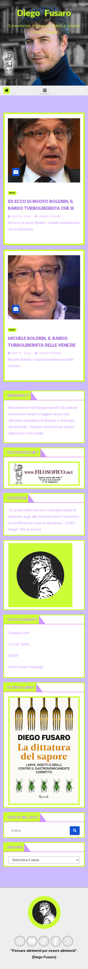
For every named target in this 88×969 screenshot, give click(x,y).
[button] (81, 90)
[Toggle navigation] (45, 90)
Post (12, 193)
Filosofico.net (18, 633)
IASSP (13, 655)
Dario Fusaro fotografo (25, 667)
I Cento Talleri (19, 644)
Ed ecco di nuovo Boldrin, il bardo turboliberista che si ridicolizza (41, 208)
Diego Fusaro (49, 216)
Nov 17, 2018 (21, 353)
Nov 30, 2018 (21, 216)
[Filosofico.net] (44, 473)
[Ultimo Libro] (44, 750)
